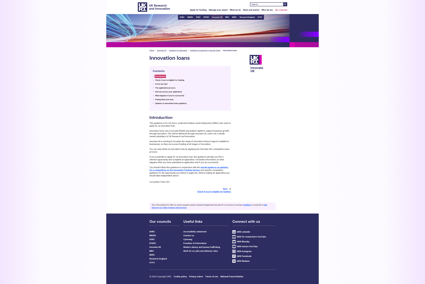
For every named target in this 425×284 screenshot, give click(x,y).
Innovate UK (217, 17)
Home (152, 50)
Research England (247, 17)
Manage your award (218, 10)
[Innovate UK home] (262, 64)
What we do (235, 10)
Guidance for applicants (178, 50)
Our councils (281, 10)
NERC (234, 17)
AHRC (182, 17)
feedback (247, 205)
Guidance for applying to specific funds (205, 50)
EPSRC (206, 17)
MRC (227, 17)
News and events (251, 10)
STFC (260, 17)
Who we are (267, 10)
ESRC (198, 17)
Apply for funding (198, 10)
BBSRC (190, 17)
